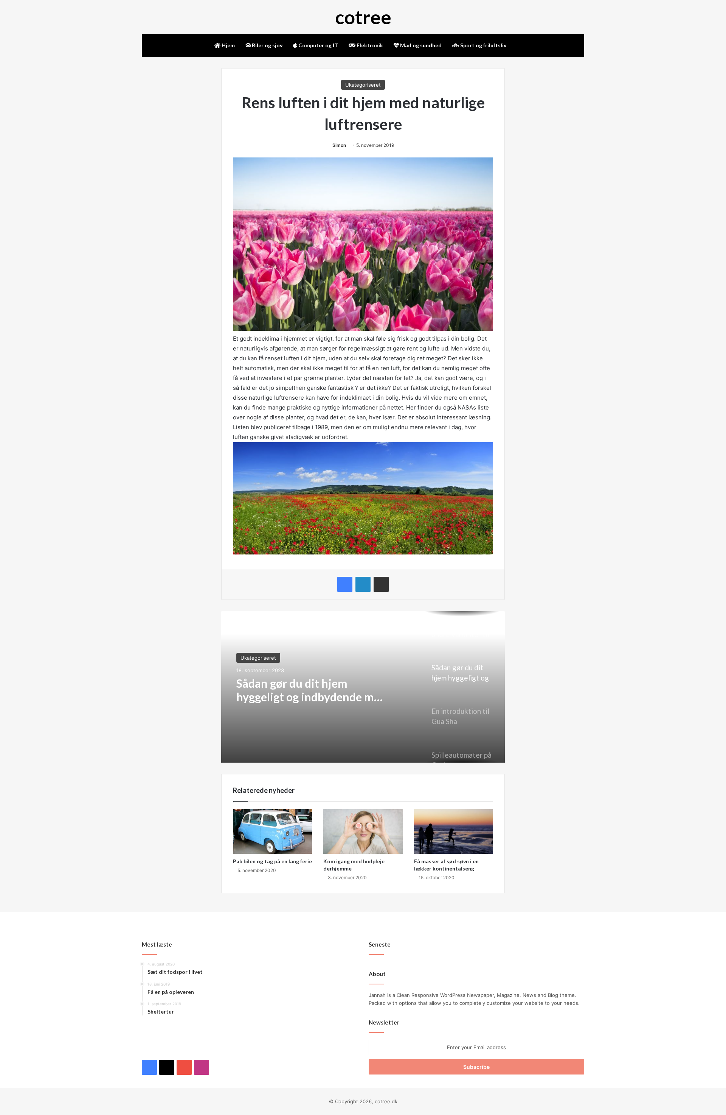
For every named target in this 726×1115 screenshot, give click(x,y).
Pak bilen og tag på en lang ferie (272, 861)
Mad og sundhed (420, 45)
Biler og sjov (266, 45)
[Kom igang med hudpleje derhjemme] (362, 831)
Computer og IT (317, 45)
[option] (363, 687)
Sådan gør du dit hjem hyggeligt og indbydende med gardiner (311, 690)
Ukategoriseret (363, 85)
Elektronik (369, 45)
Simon (339, 145)
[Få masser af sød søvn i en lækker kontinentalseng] (453, 831)
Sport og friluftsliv (482, 45)
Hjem (227, 45)
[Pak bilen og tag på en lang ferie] (272, 831)
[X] (155, 1048)
